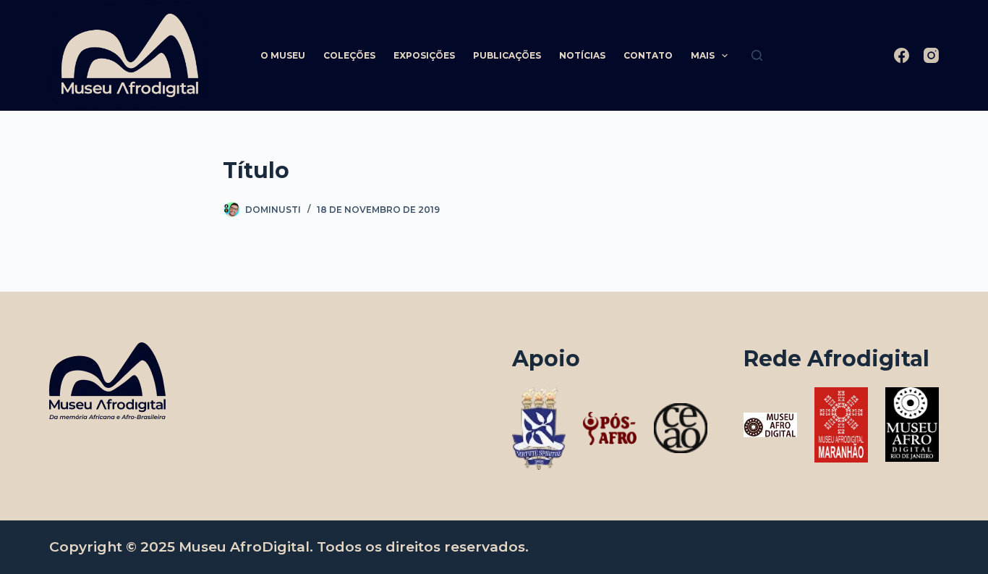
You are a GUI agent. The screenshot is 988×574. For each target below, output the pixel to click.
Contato (648, 55)
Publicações (507, 55)
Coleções (349, 55)
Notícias (582, 55)
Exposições (424, 55)
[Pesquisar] (756, 55)
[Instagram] (931, 55)
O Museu (282, 55)
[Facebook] (901, 55)
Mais (703, 55)
